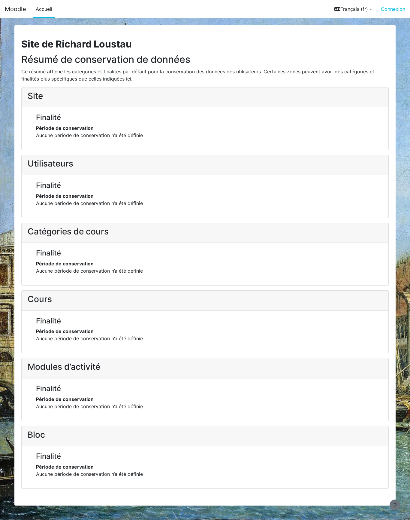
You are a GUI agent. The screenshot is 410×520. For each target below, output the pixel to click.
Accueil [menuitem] (44, 9)
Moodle (15, 9)
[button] (353, 9)
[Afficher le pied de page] (395, 505)
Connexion (393, 9)
